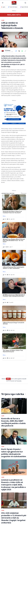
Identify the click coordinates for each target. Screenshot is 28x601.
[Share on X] (19, 51)
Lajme (3, 7)
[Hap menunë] (2, 2)
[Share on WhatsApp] (22, 51)
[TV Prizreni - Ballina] (14, 3)
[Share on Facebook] (16, 51)
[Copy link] (25, 51)
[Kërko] (25, 2)
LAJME (2, 20)
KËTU (8, 379)
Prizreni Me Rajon (13, 7)
